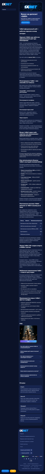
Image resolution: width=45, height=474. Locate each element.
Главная (4, 9)
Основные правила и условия (27, 441)
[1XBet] (7, 4)
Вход (13, 470)
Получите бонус (25, 22)
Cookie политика (24, 444)
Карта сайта (36, 466)
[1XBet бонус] (31, 6)
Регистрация (5, 470)
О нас (21, 446)
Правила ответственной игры (27, 438)
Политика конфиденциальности (27, 436)
